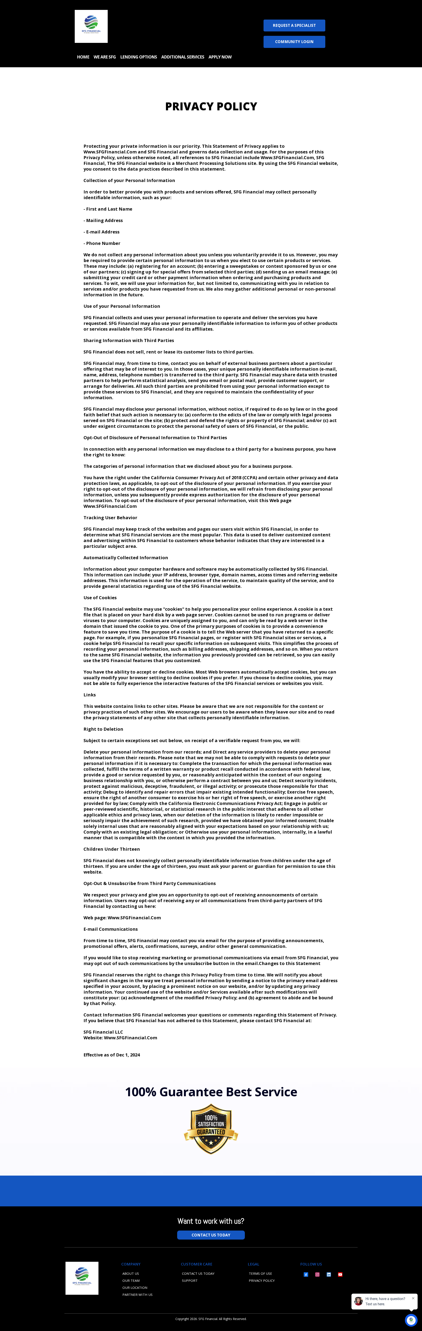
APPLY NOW (220, 57)
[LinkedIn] (329, 1274)
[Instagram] (317, 1274)
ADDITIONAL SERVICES (182, 57)
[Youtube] (340, 1274)
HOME (83, 57)
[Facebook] (306, 1274)
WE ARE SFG (105, 57)
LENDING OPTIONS (138, 57)
